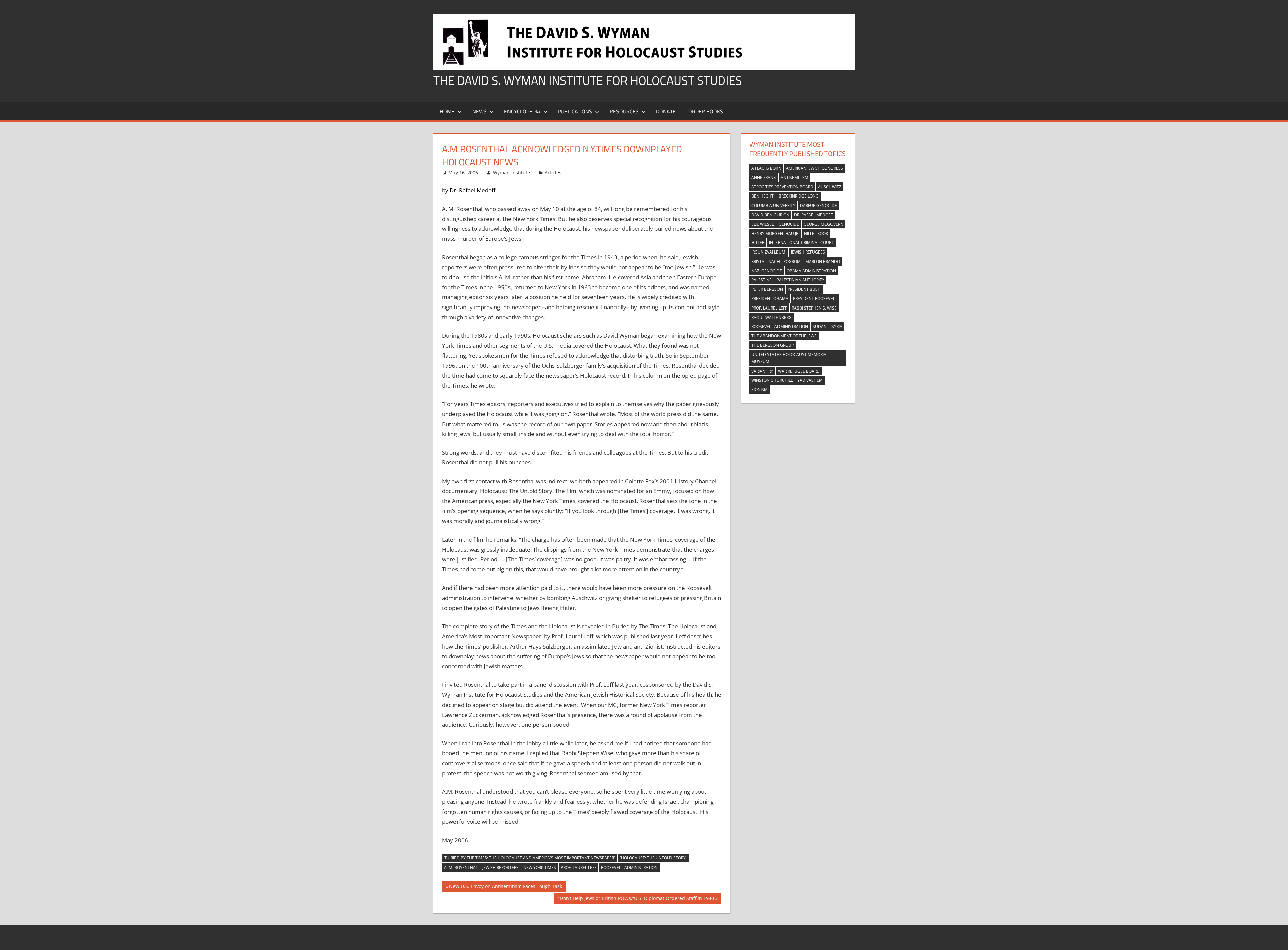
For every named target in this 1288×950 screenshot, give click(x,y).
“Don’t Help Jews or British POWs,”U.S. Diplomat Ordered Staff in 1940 (636, 899)
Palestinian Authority (800, 280)
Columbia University (773, 205)
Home (447, 111)
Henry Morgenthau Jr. (775, 233)
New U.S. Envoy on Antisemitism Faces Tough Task (505, 887)
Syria (836, 326)
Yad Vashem (810, 380)
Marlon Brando (822, 261)
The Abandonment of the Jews (784, 336)
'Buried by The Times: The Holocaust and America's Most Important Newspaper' (529, 858)
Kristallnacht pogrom (776, 261)
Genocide (789, 224)
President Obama (769, 298)
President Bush (804, 289)
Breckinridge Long (799, 196)
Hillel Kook (816, 233)
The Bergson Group (772, 345)
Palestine (761, 280)
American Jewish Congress (814, 168)
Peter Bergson (767, 289)
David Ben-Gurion (770, 215)
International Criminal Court (801, 242)
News (479, 111)
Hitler (757, 242)
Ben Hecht (762, 196)
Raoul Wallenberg (771, 317)
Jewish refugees (808, 252)
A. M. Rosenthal (461, 867)
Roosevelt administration (629, 867)
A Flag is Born (766, 168)
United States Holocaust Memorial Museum (789, 358)
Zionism (759, 389)
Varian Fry (762, 371)
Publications (575, 111)
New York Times (539, 867)
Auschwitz (829, 187)
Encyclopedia (522, 111)
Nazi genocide (766, 271)
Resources (624, 111)
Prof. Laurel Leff (578, 867)
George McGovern (823, 224)
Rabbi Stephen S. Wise (814, 308)
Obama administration (811, 271)
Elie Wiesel (762, 224)
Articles (553, 172)
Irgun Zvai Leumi (768, 252)
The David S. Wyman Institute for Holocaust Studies (587, 80)
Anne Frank (763, 177)
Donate (666, 111)
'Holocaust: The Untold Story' (653, 858)
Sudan (820, 326)
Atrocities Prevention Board (782, 187)
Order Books (705, 111)
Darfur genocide (818, 205)
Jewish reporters (500, 867)
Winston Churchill (772, 380)
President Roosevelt (815, 298)
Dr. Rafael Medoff (813, 215)
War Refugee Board (799, 371)
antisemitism (794, 177)
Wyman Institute (511, 172)
